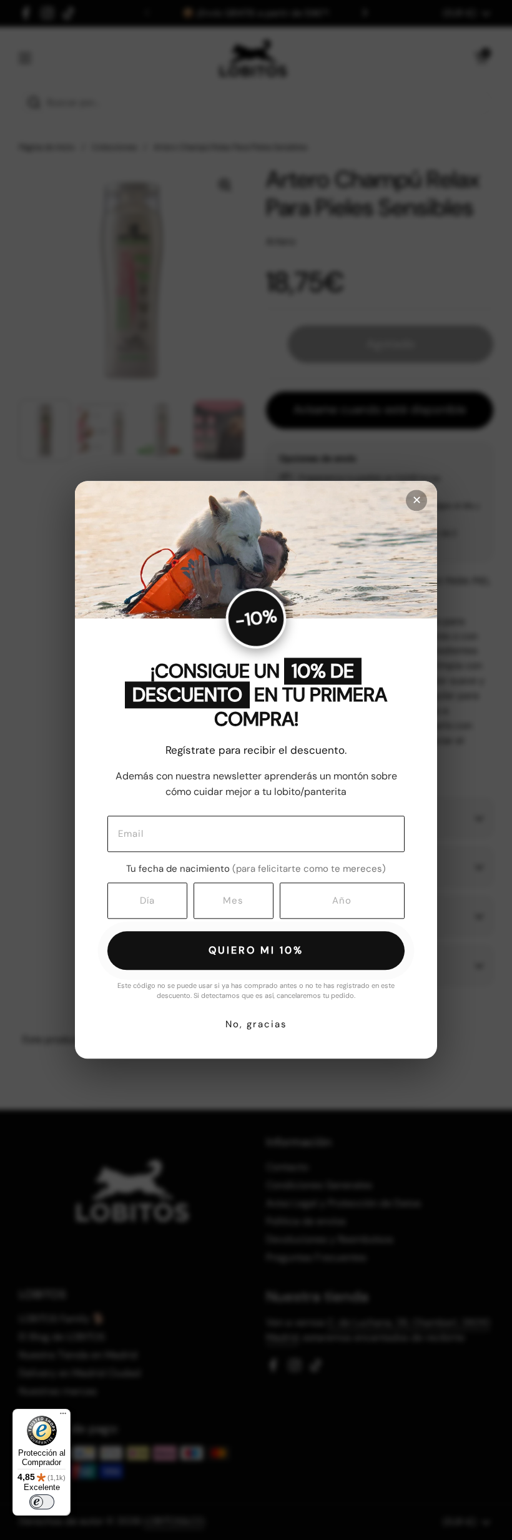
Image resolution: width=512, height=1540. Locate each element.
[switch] (41, 1501)
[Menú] (63, 1416)
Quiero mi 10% (256, 950)
